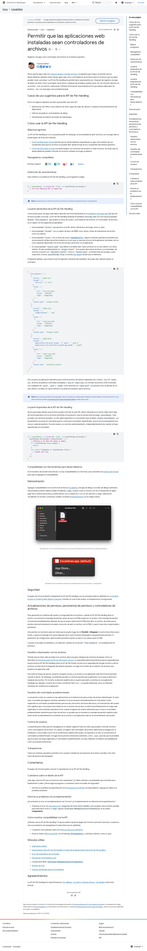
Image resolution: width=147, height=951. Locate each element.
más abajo (77, 254)
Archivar (53, 934)
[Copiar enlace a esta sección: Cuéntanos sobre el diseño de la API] (65, 775)
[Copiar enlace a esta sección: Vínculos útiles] (46, 840)
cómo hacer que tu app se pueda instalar (61, 399)
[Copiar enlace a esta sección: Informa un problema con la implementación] (73, 797)
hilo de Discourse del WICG (72, 830)
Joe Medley (100, 882)
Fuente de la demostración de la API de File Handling (85, 850)
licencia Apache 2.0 (41, 907)
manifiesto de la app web (98, 214)
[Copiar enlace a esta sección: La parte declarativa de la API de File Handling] (75, 209)
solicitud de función (111, 472)
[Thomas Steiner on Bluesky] (47, 67)
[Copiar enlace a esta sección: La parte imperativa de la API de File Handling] (74, 407)
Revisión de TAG (38, 866)
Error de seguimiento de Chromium (45, 854)
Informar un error (8, 927)
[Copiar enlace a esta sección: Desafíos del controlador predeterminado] (71, 692)
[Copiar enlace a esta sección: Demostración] (46, 481)
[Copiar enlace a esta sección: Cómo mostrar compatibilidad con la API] (69, 817)
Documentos (38, 3)
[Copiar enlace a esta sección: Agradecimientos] (50, 876)
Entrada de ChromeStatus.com (44, 858)
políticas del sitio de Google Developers (90, 907)
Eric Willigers (67, 882)
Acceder (141, 3)
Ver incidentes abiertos (10, 931)
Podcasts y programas (58, 937)
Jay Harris (77, 882)
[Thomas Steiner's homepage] (50, 67)
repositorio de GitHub (75, 788)
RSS (100, 937)
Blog (66, 3)
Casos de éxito (55, 3)
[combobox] (102, 3)
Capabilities (17, 9)
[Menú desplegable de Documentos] (45, 2)
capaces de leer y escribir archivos (64, 74)
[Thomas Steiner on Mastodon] (44, 67)
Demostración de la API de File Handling (47, 850)
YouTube (102, 931)
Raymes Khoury (89, 882)
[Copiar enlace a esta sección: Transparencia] (44, 748)
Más (73, 3)
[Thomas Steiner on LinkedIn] (41, 67)
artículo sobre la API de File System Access (57, 660)
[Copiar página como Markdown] (56, 49)
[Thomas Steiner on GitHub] (38, 67)
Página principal (33, 29)
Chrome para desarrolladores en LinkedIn (113, 934)
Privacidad (16, 946)
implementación (77, 497)
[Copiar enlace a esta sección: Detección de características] (58, 172)
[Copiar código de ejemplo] (117, 183)
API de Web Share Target (44, 142)
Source (81, 164)
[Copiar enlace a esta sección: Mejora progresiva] (48, 130)
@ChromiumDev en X (106, 927)
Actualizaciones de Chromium (61, 927)
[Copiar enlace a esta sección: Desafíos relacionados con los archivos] (68, 652)
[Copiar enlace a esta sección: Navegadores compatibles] (56, 157)
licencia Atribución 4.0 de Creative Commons (89, 904)
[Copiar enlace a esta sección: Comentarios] (45, 762)
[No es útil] (117, 29)
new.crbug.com (55, 806)
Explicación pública (39, 846)
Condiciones (7, 946)
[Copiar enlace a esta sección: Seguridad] (42, 590)
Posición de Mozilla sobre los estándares (48, 870)
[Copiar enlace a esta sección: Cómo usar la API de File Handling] (69, 123)
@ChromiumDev (51, 834)
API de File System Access (44, 149)
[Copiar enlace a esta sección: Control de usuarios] (49, 722)
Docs (5, 9)
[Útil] (114, 29)
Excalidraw (73, 488)
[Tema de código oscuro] (114, 183)
